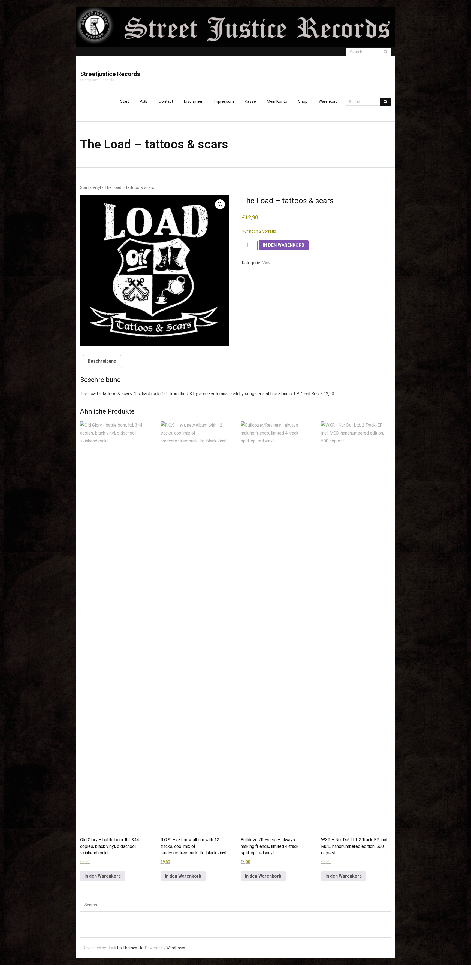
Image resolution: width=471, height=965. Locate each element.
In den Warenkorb (283, 245)
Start (124, 101)
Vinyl (97, 187)
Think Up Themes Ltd (125, 948)
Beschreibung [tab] (102, 361)
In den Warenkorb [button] (102, 876)
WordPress (175, 948)
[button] (220, 204)
